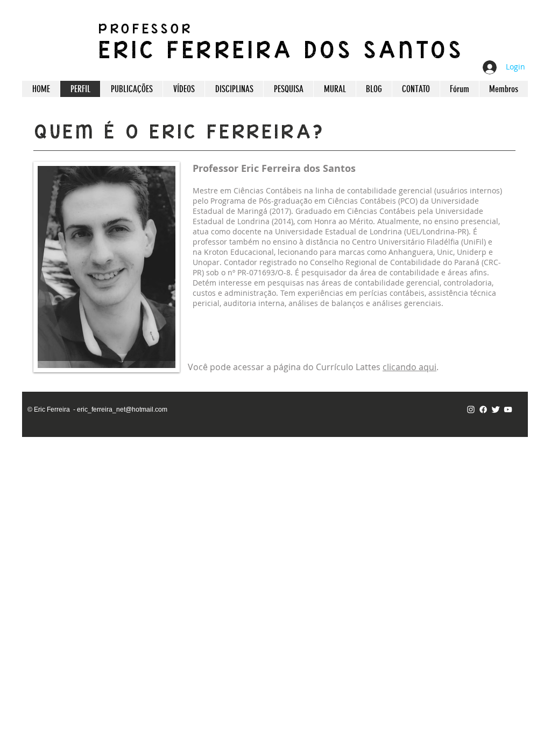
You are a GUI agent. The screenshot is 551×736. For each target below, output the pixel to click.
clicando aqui (409, 367)
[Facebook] (483, 409)
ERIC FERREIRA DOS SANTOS (281, 49)
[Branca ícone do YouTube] (508, 409)
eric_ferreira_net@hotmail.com (122, 409)
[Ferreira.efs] (471, 409)
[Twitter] (495, 409)
